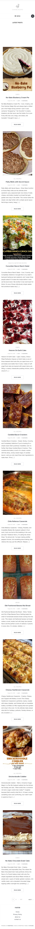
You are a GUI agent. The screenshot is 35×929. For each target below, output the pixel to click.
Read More (17, 124)
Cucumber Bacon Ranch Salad (17, 266)
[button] (17, 16)
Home (17, 912)
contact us (17, 919)
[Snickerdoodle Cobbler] (17, 748)
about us (17, 917)
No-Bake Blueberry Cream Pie (17, 98)
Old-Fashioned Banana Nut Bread (17, 606)
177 (21, 899)
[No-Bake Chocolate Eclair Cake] (17, 832)
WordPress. (11, 925)
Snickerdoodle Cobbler (17, 777)
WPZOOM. (31, 925)
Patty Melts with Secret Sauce (17, 182)
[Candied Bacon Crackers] (17, 406)
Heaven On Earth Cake (17, 350)
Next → (31, 899)
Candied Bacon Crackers (17, 435)
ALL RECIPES (17, 179)
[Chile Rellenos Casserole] (17, 492)
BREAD (18, 602)
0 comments (24, 100)
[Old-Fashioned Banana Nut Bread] (17, 577)
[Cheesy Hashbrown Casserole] (17, 661)
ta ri (19, 100)
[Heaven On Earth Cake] (17, 322)
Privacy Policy (17, 914)
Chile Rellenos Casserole (17, 521)
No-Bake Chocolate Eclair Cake (17, 861)
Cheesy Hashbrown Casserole (17, 690)
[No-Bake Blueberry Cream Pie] (17, 69)
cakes (17, 94)
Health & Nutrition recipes (17, 263)
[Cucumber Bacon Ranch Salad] (17, 237)
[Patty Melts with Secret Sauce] (17, 153)
